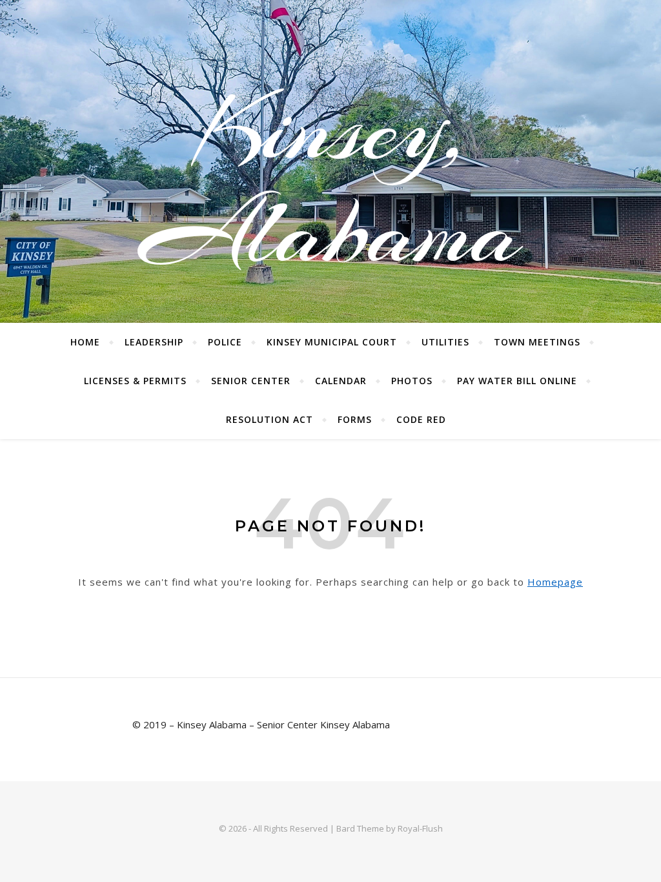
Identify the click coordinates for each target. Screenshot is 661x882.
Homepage (555, 581)
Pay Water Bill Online (517, 380)
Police (225, 342)
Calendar (341, 380)
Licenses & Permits (135, 380)
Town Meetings (537, 342)
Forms (355, 419)
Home (85, 342)
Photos (411, 380)
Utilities (445, 342)
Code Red (421, 419)
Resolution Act (269, 419)
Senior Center (250, 380)
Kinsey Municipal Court (332, 342)
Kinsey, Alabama (331, 180)
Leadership (154, 342)
